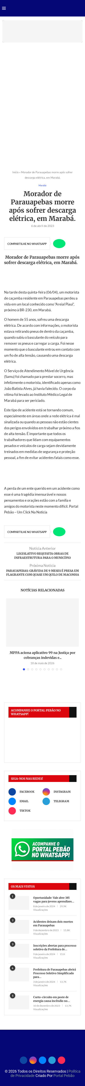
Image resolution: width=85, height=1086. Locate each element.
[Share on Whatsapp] (59, 243)
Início (15, 172)
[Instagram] (33, 1059)
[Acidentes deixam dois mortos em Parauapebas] (18, 927)
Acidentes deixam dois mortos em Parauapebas (53, 923)
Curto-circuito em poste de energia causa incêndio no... (51, 999)
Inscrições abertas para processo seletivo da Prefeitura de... (54, 947)
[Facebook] (23, 1059)
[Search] (81, 8)
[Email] (42, 1059)
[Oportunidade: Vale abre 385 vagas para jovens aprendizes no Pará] (18, 903)
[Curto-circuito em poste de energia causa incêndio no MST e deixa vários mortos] (18, 1002)
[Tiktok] (61, 1059)
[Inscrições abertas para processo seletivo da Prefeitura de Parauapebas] (18, 951)
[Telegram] (52, 1059)
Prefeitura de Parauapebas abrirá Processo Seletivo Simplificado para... (54, 973)
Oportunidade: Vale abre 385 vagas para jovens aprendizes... (53, 899)
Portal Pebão (63, 1075)
